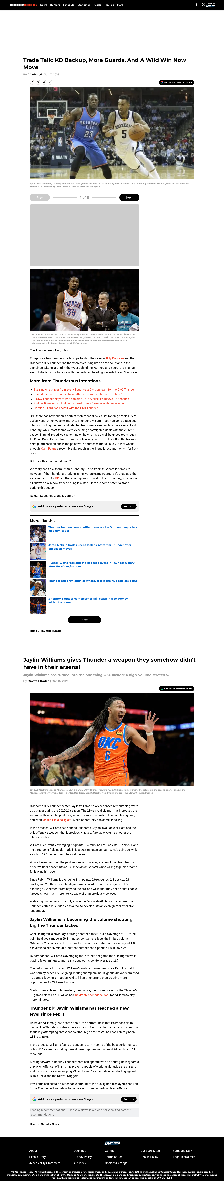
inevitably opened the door (92, 995)
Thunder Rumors (51, 630)
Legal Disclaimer (184, 1157)
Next (129, 197)
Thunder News (50, 1124)
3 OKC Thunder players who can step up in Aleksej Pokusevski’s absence (81, 399)
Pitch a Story (37, 1157)
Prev (40, 197)
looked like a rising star (57, 820)
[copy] (50, 82)
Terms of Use (114, 1157)
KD (57, 478)
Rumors (55, 4)
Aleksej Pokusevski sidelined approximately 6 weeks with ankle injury (79, 403)
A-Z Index (80, 1163)
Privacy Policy (83, 1157)
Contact (110, 1150)
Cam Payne (48, 448)
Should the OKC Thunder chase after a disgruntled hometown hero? (78, 394)
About (33, 1150)
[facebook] (196, 4)
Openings (80, 1150)
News (43, 4)
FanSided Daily (182, 1150)
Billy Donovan (115, 358)
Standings (84, 4)
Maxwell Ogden (38, 681)
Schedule (68, 4)
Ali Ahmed (35, 74)
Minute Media (26, 1172)
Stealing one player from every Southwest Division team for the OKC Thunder (84, 389)
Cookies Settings (116, 1163)
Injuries (109, 4)
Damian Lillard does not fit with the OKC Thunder (66, 408)
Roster (97, 4)
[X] (203, 4)
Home (33, 630)
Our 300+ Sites (150, 1150)
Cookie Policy (149, 1157)
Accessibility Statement (44, 1163)
